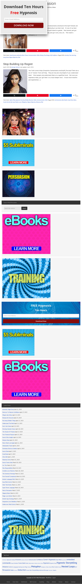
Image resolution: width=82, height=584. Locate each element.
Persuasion (6, 570)
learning (74, 55)
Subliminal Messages (43, 570)
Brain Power (25, 55)
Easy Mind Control (7, 482)
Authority (19, 55)
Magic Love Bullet (7, 496)
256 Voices (4, 559)
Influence (5, 567)
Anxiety (67, 55)
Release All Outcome (8, 418)
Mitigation (24, 102)
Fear (70, 55)
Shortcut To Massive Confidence (11, 412)
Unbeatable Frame (7, 445)
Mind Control (55, 567)
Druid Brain (5, 454)
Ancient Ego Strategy (8, 499)
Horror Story (40, 563)
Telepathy (54, 570)
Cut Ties (4, 465)
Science (15, 570)
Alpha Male (12, 100)
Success (50, 570)
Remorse (38, 102)
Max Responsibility (7, 468)
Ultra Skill (5, 457)
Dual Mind (58, 559)
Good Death (15, 102)
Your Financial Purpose (8, 434)
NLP (76, 567)
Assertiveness (13, 55)
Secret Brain (5, 451)
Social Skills (29, 570)
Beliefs (26, 100)
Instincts (10, 567)
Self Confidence (54, 55)
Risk (19, 57)
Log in (54, 577)
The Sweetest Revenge (8, 473)
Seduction (22, 570)
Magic (26, 567)
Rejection (15, 57)
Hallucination (31, 563)
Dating (41, 55)
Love (20, 102)
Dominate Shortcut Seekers (9, 448)
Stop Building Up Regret (18, 63)
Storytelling (35, 570)
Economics (64, 559)
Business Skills (32, 100)
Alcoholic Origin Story (8, 409)
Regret (11, 57)
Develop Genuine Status (8, 429)
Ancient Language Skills (8, 479)
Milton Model (49, 567)
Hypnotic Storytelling (67, 562)
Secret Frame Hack (7, 462)
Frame (20, 563)
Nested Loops (68, 566)
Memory (29, 567)
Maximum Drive (6, 459)
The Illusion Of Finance (8, 432)
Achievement (58, 100)
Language (15, 567)
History (36, 563)
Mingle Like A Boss (7, 415)
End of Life (9, 102)
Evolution (16, 563)
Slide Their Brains (7, 485)
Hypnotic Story (53, 563)
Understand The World (8, 423)
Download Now (41, 321)
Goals (27, 563)
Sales (12, 570)
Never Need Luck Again (8, 443)
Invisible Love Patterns (8, 471)
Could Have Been (72, 100)
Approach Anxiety (20, 100)
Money (59, 567)
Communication (32, 559)
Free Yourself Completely (9, 476)
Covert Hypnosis (49, 559)
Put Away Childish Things (9, 420)
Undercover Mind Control (9, 504)
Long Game (6, 57)
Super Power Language (8, 487)
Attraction (18, 560)
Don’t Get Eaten (6, 426)
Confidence (39, 560)
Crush (4, 102)
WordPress (48, 577)
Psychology (46, 55)
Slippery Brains (6, 493)
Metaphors (43, 567)
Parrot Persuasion (7, 490)
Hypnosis (46, 563)
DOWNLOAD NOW (24, 25)
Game (23, 563)
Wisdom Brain (6, 440)
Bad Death (64, 100)
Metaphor (36, 566)
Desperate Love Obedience (9, 501)
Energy (12, 563)
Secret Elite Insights (7, 437)
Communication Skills (33, 55)
